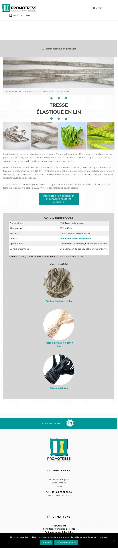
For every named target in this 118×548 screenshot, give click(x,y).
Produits (23, 91)
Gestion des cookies (66, 542)
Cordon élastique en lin (59, 301)
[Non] (114, 540)
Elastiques (35, 91)
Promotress (11, 91)
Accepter (46, 542)
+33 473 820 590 (21, 15)
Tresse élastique (59, 388)
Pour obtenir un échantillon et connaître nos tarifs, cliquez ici (59, 198)
